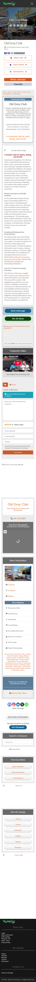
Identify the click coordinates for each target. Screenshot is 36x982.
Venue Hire (9, 668)
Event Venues (18, 65)
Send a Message (18, 311)
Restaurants (18, 71)
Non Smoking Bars (22, 661)
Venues (10, 92)
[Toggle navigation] (32, 3)
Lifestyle (18, 836)
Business (18, 847)
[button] (6, 335)
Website (11, 596)
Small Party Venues (24, 665)
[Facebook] (9, 704)
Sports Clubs (17, 666)
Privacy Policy (5, 942)
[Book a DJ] (18, 795)
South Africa (17, 92)
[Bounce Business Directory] (8, 3)
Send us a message (7, 973)
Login (3, 933)
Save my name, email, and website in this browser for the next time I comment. (17, 447)
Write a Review (18, 79)
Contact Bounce (18, 778)
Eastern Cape (26, 92)
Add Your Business (18, 772)
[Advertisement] (18, 897)
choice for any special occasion (18, 275)
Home (4, 92)
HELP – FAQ (5, 940)
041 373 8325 (19, 518)
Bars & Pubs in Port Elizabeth (18, 717)
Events (18, 824)
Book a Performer (18, 766)
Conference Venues (23, 657)
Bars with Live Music (24, 654)
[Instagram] (14, 704)
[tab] (5, 385)
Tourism (18, 842)
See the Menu (18, 319)
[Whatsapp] (26, 704)
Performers (18, 830)
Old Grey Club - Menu (19, 693)
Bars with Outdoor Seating (15, 656)
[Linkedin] (18, 704)
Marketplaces (12, 661)
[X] (22, 704)
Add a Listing (5, 937)
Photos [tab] (14, 384)
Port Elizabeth (7, 94)
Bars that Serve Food (11, 654)
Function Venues (24, 659)
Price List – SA (5, 939)
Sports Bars (9, 666)
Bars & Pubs (18, 58)
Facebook (11, 585)
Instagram (11, 590)
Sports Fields (26, 666)
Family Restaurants (12, 659)
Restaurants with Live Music (14, 663)
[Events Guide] (18, 865)
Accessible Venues (18, 668)
